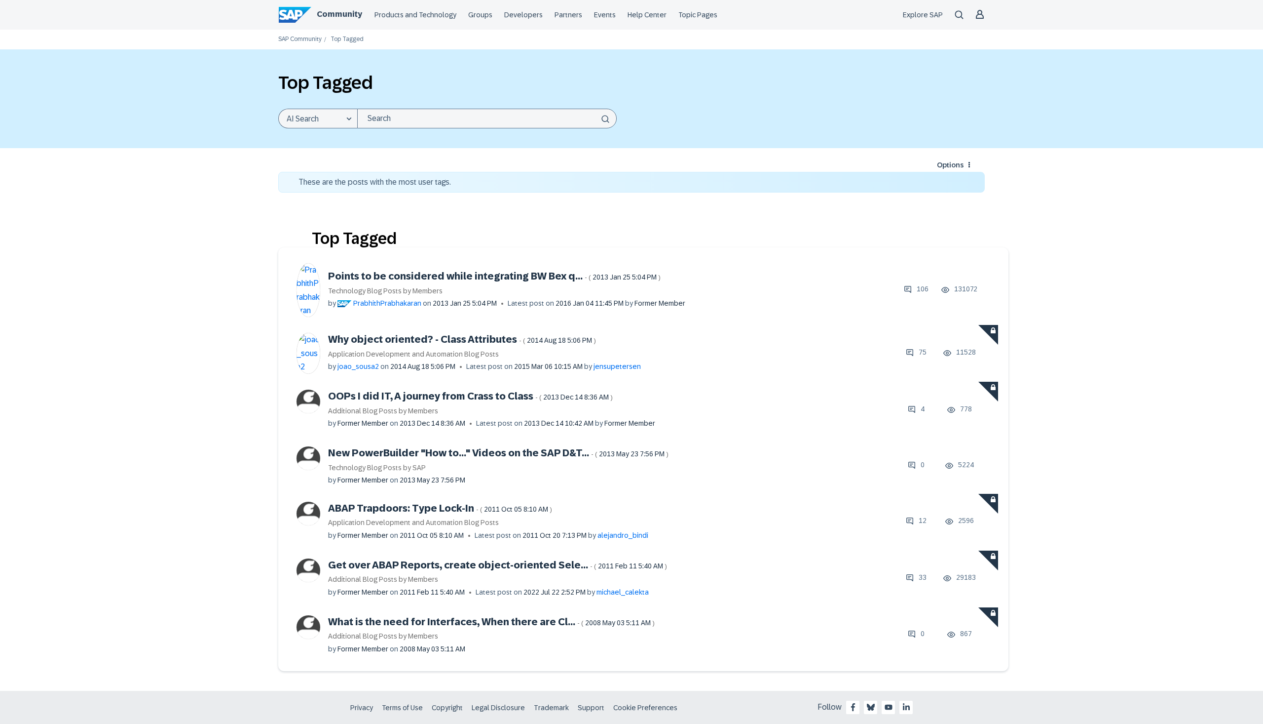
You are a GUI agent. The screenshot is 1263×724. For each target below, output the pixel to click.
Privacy (361, 708)
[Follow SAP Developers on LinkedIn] (906, 707)
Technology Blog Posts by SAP (377, 468)
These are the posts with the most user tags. (374, 182)
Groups (480, 15)
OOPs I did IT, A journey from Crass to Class (470, 396)
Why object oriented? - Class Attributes (462, 339)
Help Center (647, 15)
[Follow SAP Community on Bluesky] (871, 707)
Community (339, 14)
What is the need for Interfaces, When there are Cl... (491, 621)
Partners (568, 15)
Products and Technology (415, 15)
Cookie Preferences (645, 708)
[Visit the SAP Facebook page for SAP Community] (853, 707)
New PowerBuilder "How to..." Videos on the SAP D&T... (498, 452)
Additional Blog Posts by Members (383, 411)
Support (591, 708)
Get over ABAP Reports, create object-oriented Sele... (497, 565)
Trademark (551, 708)
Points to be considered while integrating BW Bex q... (494, 276)
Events (605, 15)
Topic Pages (697, 15)
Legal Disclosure (498, 708)
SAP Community (300, 39)
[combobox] (487, 118)
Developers (523, 15)
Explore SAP (923, 15)
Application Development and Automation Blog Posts (413, 354)
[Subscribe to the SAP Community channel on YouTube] (888, 707)
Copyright (447, 708)
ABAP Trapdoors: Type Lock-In (440, 508)
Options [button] (950, 165)
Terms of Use (402, 708)
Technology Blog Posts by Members (385, 291)
